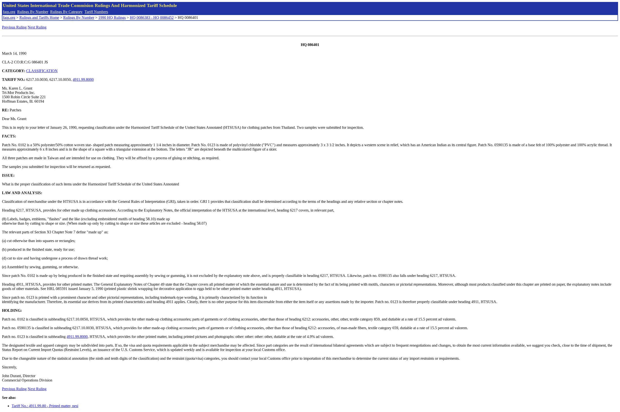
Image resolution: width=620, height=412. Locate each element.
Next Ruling (37, 27)
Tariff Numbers (96, 12)
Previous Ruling (14, 27)
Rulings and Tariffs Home (39, 17)
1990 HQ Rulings (112, 17)
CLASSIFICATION (42, 71)
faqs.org (9, 12)
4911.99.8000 (83, 79)
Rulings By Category (66, 12)
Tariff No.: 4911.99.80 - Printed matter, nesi (45, 406)
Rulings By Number (32, 12)
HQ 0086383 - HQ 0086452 (152, 17)
